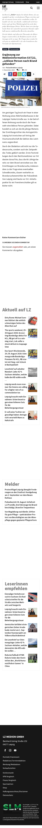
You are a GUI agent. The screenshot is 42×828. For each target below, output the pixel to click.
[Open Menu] (38, 8)
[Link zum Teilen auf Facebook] (10, 74)
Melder (5, 49)
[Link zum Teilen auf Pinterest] (15, 74)
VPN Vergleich (8, 776)
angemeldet (17, 247)
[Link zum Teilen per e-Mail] (29, 74)
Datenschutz (8, 795)
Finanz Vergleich (9, 780)
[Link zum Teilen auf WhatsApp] (20, 74)
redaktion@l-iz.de (17, 41)
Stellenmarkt (19, 2)
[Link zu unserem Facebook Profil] (5, 750)
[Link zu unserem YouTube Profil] (15, 750)
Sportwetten (8, 784)
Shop (27, 2)
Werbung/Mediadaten (11, 764)
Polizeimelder (14, 49)
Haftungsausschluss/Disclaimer (15, 791)
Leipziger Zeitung (8, 2)
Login (38, 2)
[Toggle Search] (31, 8)
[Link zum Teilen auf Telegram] (24, 74)
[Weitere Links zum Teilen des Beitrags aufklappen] (34, 74)
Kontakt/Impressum (11, 757)
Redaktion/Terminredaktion (14, 760)
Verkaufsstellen (9, 768)
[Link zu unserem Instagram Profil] (10, 750)
